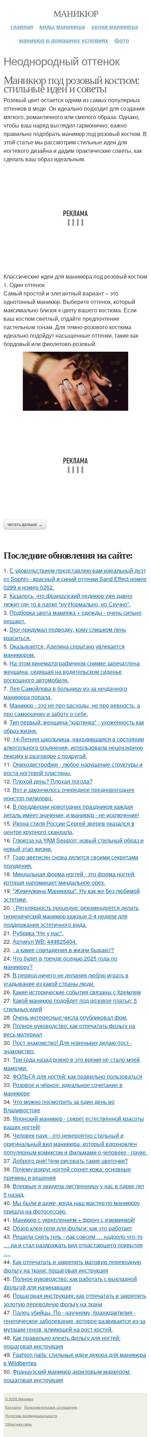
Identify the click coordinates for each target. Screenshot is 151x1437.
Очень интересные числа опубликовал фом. (70, 1017)
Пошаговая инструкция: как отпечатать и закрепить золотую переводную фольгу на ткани (75, 1300)
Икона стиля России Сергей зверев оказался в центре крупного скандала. (69, 827)
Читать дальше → (24, 524)
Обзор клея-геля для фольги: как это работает (72, 1228)
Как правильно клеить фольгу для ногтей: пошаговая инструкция (62, 1342)
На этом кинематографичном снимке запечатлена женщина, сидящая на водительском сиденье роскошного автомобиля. (72, 671)
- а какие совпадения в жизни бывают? (63, 950)
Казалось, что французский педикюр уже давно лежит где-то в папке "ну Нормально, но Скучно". (68, 600)
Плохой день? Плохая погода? (53, 781)
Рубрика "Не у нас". (38, 933)
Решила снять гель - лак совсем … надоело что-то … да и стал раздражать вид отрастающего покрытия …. (73, 1245)
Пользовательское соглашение (50, 1407)
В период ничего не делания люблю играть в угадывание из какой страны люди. (66, 979)
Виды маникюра (62, 26)
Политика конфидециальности (31, 1415)
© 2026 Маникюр (19, 1398)
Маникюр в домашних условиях (63, 40)
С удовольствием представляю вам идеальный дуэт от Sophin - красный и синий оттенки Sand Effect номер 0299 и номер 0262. (75, 578)
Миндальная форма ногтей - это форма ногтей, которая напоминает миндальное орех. (70, 878)
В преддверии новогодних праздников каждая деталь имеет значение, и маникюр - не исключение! (71, 810)
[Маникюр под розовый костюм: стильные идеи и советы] (75, 381)
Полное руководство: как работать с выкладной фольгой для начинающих (70, 1283)
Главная (22, 26)
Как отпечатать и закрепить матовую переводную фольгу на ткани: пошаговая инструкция (72, 1266)
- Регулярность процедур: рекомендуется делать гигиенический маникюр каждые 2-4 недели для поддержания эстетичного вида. (71, 916)
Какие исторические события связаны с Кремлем (77, 992)
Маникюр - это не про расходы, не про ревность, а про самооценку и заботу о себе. (72, 709)
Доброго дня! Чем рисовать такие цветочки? (70, 1161)
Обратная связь (18, 1424)
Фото (121, 40)
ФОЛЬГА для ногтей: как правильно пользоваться (77, 1076)
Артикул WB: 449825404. (45, 941)
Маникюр (75, 13)
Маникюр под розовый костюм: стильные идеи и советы (72, 84)
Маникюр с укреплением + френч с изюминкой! (74, 1220)
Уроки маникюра (114, 26)
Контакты (13, 1407)
